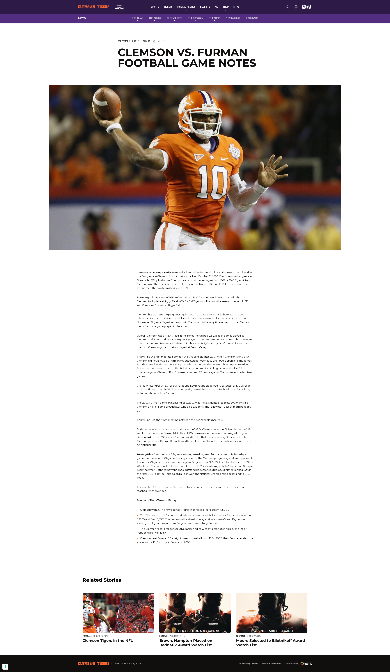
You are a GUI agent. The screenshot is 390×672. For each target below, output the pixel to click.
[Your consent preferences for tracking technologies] (5, 667)
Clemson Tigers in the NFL (108, 640)
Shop (226, 6)
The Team (137, 18)
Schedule (296, 7)
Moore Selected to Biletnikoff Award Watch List (270, 642)
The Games (155, 18)
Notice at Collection (271, 663)
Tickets (168, 6)
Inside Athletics (186, 6)
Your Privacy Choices (248, 663)
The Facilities (174, 18)
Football (87, 636)
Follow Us (252, 18)
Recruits (205, 6)
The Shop (214, 18)
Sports (155, 6)
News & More (233, 18)
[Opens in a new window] (306, 7)
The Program (195, 18)
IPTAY (236, 6)
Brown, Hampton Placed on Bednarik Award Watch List (185, 642)
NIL (216, 6)
